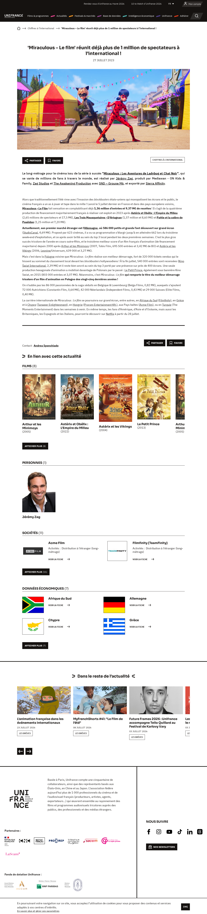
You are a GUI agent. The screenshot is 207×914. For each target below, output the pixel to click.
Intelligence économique (141, 15)
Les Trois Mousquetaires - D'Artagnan (98, 217)
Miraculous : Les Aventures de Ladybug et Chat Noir (140, 173)
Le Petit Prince (133, 270)
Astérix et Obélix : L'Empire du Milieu (154, 213)
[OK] (185, 906)
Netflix (110, 314)
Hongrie (78, 304)
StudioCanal (30, 232)
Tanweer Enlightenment (52, 304)
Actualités (62, 15)
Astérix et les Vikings (115, 427)
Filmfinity (164, 300)
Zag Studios (41, 183)
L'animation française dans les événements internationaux (40, 721)
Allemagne (91, 228)
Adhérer (184, 15)
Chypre (31, 304)
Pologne (50, 256)
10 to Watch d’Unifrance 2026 (146, 3)
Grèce (180, 300)
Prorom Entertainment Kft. (100, 304)
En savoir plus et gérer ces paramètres (38, 910)
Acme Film (146, 304)
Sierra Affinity (155, 183)
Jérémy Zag (124, 178)
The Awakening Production (72, 183)
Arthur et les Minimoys (75, 246)
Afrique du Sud (148, 300)
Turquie (166, 304)
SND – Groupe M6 (111, 183)
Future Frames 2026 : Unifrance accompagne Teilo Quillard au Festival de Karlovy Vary (153, 722)
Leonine (45, 250)
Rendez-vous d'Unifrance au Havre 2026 (104, 3)
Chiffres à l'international (167, 159)
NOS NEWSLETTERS (164, 846)
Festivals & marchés (85, 15)
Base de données (112, 15)
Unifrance (167, 15)
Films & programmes (38, 15)
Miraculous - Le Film (35, 208)
